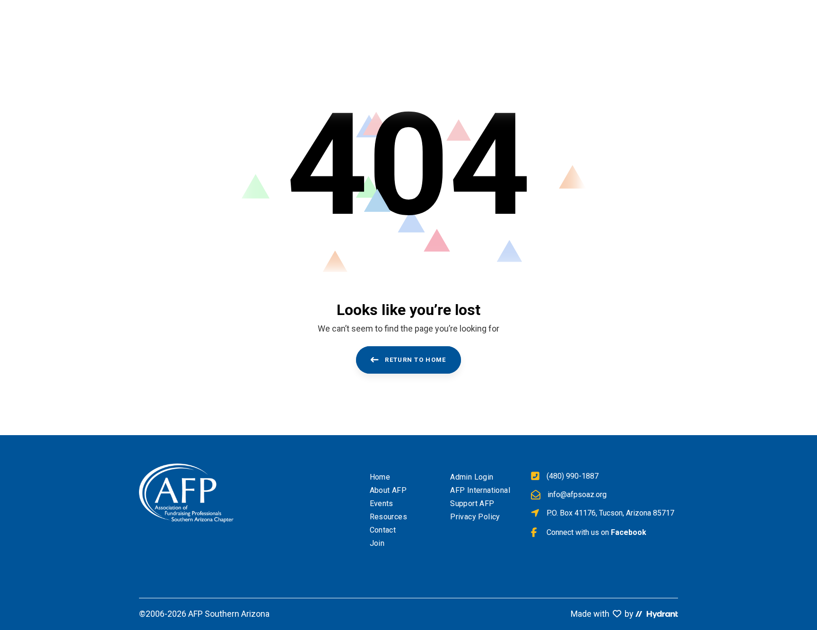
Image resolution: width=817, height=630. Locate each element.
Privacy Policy (475, 516)
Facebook (628, 532)
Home (380, 476)
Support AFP (472, 503)
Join (377, 543)
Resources (389, 516)
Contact (383, 529)
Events (381, 503)
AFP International (480, 490)
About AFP (388, 490)
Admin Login (471, 476)
